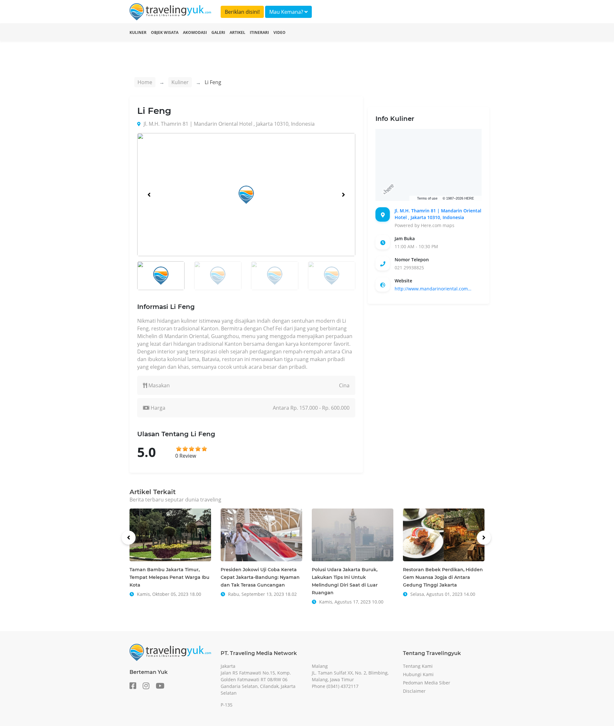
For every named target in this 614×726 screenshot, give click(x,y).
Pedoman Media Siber (426, 683)
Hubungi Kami (418, 674)
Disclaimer (414, 691)
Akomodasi (195, 32)
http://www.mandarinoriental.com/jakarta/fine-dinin (433, 289)
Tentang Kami (418, 666)
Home (145, 82)
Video (279, 32)
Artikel (237, 32)
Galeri (218, 32)
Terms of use (427, 198)
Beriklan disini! (242, 11)
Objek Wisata (164, 32)
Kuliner (138, 32)
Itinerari (259, 32)
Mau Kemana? (286, 11)
